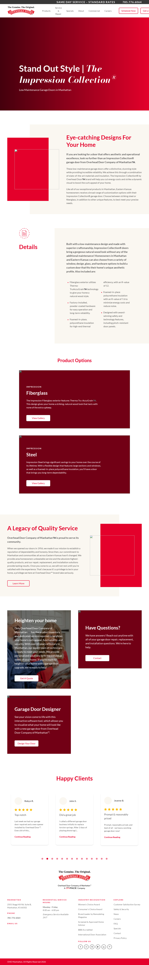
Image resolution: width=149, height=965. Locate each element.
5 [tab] (62, 858)
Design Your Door (27, 743)
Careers (108, 11)
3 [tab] (52, 858)
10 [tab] (87, 858)
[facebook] (80, 947)
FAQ (116, 923)
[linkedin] (103, 947)
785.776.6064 (132, 2)
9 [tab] (82, 858)
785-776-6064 (13, 918)
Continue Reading (23, 836)
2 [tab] (47, 858)
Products (46, 11)
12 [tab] (97, 858)
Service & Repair (58, 11)
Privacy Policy (120, 938)
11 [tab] (92, 858)
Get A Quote (26, 678)
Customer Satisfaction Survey (127, 904)
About (81, 11)
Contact (97, 658)
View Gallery (38, 418)
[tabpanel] (29, 819)
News (116, 914)
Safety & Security (121, 909)
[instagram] (86, 947)
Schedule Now (128, 10)
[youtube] (98, 947)
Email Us (12, 923)
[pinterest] (109, 947)
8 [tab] (77, 858)
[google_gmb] (92, 947)
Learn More (18, 583)
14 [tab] (106, 858)
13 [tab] (101, 858)
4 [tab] (57, 858)
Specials (70, 11)
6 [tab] (67, 858)
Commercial (94, 11)
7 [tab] (72, 858)
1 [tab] (42, 858)
